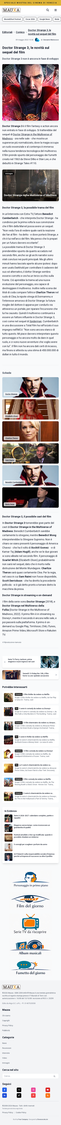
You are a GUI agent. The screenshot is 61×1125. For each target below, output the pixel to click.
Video (4, 1058)
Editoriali (7, 32)
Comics (20, 32)
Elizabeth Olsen (11, 416)
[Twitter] (19, 1090)
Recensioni (6, 1048)
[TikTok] (19, 1095)
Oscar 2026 (30, 19)
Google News (45, 19)
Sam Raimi (9, 460)
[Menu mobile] (55, 10)
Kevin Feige (9, 504)
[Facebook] (4, 1090)
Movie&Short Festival (12, 19)
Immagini (6, 1063)
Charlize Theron (11, 438)
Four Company (23, 1119)
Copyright (6, 1021)
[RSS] (48, 1095)
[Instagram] (33, 1090)
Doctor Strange (11, 394)
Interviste (6, 1053)
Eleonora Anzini (42, 1119)
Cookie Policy (21, 1113)
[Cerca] (48, 10)
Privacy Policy (7, 1026)
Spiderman (36, 321)
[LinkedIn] (4, 1095)
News (4, 1043)
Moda (57, 19)
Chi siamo (6, 1016)
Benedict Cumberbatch (14, 482)
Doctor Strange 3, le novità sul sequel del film (42, 32)
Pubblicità (6, 1030)
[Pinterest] (33, 1095)
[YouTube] (48, 1090)
